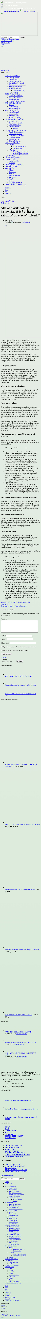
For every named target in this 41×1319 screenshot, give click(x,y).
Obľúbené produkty (14, 1136)
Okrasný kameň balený (16, 81)
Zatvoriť (3, 657)
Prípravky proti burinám (20, 152)
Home (3, 201)
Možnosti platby (12, 1147)
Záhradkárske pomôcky (16, 135)
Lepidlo (15, 92)
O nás (7, 1127)
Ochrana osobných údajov (17, 1155)
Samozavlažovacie (14, 175)
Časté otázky (11, 1130)
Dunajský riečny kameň (16, 83)
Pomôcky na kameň (15, 88)
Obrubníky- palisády (15, 134)
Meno (3, 635)
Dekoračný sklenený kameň (17, 85)
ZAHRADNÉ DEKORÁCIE (14, 1166)
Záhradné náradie (14, 137)
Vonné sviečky (13, 106)
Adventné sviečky (14, 108)
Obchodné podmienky (15, 1156)
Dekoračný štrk (13, 79)
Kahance (11, 105)
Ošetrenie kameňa (18, 90)
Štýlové (11, 170)
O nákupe (9, 1134)
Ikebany (15, 128)
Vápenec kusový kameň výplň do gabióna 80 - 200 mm (22, 824)
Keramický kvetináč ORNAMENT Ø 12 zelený (20, 889)
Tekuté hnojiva (17, 148)
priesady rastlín (13, 114)
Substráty (12, 163)
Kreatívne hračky (14, 99)
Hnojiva (11, 145)
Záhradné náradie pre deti (17, 101)
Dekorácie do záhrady (16, 123)
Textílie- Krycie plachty (16, 132)
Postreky (11, 155)
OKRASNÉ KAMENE (12, 1164)
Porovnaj (7, 1299)
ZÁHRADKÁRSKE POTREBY (16, 1170)
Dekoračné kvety (14, 126)
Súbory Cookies (12, 1151)
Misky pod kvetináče (15, 183)
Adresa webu (5, 643)
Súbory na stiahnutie (15, 1153)
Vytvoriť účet (4, 1314)
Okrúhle (11, 181)
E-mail (3, 639)
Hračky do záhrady (15, 97)
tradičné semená (14, 112)
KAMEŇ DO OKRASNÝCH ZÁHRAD (18, 676)
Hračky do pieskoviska (16, 96)
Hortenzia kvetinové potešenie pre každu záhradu (20, 685)
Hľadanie (4, 659)
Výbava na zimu (14, 139)
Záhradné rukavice (14, 141)
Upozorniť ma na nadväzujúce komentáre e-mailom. (19, 647)
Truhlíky (11, 179)
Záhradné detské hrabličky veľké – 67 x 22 (18, 1015)
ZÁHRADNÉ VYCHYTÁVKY (15, 1171)
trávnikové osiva (14, 116)
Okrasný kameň (14, 77)
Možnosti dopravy (13, 1146)
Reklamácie (10, 1149)
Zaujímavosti (10, 201)
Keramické (12, 172)
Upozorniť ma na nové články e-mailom (15, 650)
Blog (7, 1129)
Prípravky (12, 150)
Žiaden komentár (21, 1034)
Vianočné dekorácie (15, 125)
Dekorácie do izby (14, 121)
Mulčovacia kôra (14, 161)
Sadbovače (12, 177)
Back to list (4, 604)
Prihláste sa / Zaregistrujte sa (12, 1300)
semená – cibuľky (14, 117)
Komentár (4, 619)
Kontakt (9, 1132)
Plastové (11, 173)
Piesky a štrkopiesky (15, 87)
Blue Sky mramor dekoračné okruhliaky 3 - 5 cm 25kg (22, 949)
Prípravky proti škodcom (20, 154)
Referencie (10, 1138)
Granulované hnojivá (19, 146)
